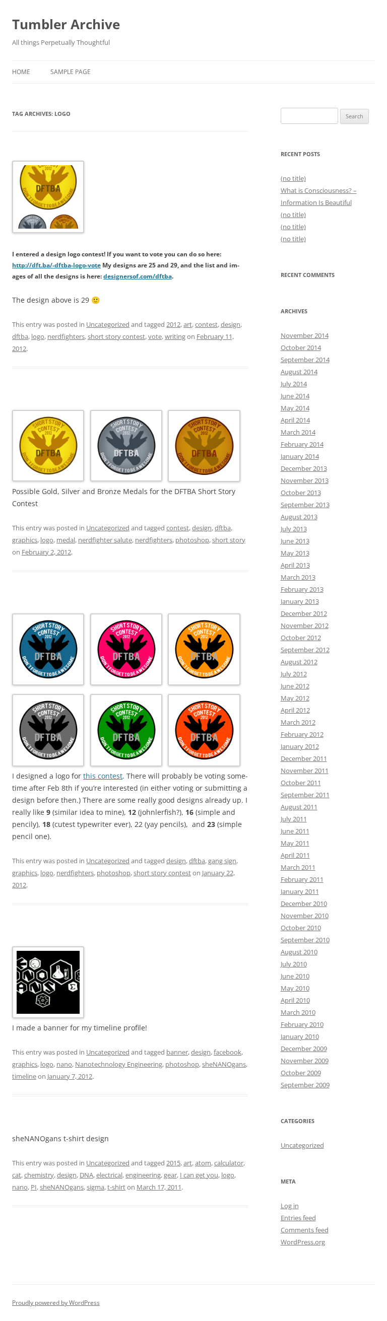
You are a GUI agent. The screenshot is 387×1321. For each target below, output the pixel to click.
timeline (24, 1076)
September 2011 (305, 794)
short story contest (116, 336)
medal (65, 539)
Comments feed (305, 1229)
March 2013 (298, 577)
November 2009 (305, 1060)
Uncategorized (108, 324)
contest (206, 324)
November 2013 (305, 480)
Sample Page (70, 71)
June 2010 (295, 976)
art (187, 324)
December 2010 (304, 903)
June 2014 (295, 395)
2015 (173, 1162)
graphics (24, 539)
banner (177, 1052)
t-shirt (116, 1187)
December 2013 (304, 468)
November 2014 (305, 335)
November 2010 (305, 915)
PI (34, 1187)
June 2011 (295, 831)
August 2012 (299, 661)
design (230, 324)
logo (37, 336)
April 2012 (295, 710)
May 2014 (295, 407)
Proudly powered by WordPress (56, 1302)
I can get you (199, 1174)
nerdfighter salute (105, 539)
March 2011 (298, 867)
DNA (86, 1174)
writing (175, 336)
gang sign (222, 860)
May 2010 (295, 988)
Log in (290, 1205)
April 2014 (295, 420)
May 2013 (295, 553)
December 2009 (304, 1048)
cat (16, 1174)
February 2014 (302, 444)
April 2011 (295, 855)
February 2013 (302, 589)
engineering (143, 1174)
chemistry (39, 1174)
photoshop (192, 539)
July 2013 (294, 528)
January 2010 (300, 1036)
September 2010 (305, 939)
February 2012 (302, 734)
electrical (109, 1174)
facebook (227, 1052)
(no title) (293, 178)
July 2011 (294, 818)
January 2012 (300, 746)
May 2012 (295, 698)
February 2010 (302, 1024)
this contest (102, 776)
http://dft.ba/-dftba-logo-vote (56, 265)
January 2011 (300, 891)
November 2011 (305, 770)
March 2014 (298, 432)
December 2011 (304, 758)
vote (155, 336)
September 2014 (305, 359)
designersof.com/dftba (137, 276)
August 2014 (299, 371)
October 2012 (301, 637)
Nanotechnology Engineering (118, 1064)
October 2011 (301, 782)
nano (64, 1064)
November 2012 (305, 625)
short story (228, 539)
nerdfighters (66, 336)
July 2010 (294, 963)
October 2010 (301, 927)
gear (170, 1174)
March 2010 (298, 1012)
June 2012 (295, 685)
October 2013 (301, 492)
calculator (228, 1162)
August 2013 (299, 516)
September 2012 (305, 649)
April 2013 (295, 565)
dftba (20, 336)
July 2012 (294, 673)
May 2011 (295, 843)
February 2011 (302, 879)
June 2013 (295, 540)
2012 (173, 324)
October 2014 (301, 347)
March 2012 (298, 722)
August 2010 (299, 951)
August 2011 (299, 806)
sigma (95, 1187)
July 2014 (294, 383)
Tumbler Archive (66, 24)
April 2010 (295, 1000)
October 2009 (301, 1072)
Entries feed (298, 1217)
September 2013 (305, 504)
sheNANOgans (224, 1064)
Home (21, 71)
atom (203, 1162)
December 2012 (304, 613)
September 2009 (305, 1084)
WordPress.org (303, 1241)
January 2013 (300, 601)
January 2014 (300, 456)
